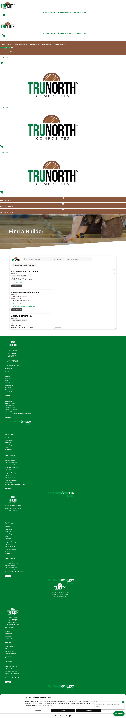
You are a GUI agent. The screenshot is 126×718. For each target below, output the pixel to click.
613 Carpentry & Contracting (25, 271)
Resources (6, 44)
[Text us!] (119, 714)
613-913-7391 (17, 282)
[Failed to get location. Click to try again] (54, 259)
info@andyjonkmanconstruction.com (24, 306)
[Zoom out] (114, 273)
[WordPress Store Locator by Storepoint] (115, 328)
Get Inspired (46, 44)
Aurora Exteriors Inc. (21, 316)
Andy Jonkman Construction (25, 292)
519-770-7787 (17, 303)
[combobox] (37, 259)
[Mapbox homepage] (57, 328)
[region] (84, 299)
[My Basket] (3, 16)
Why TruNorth (20, 44)
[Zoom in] (114, 271)
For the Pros (59, 44)
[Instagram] (12, 323)
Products (33, 44)
